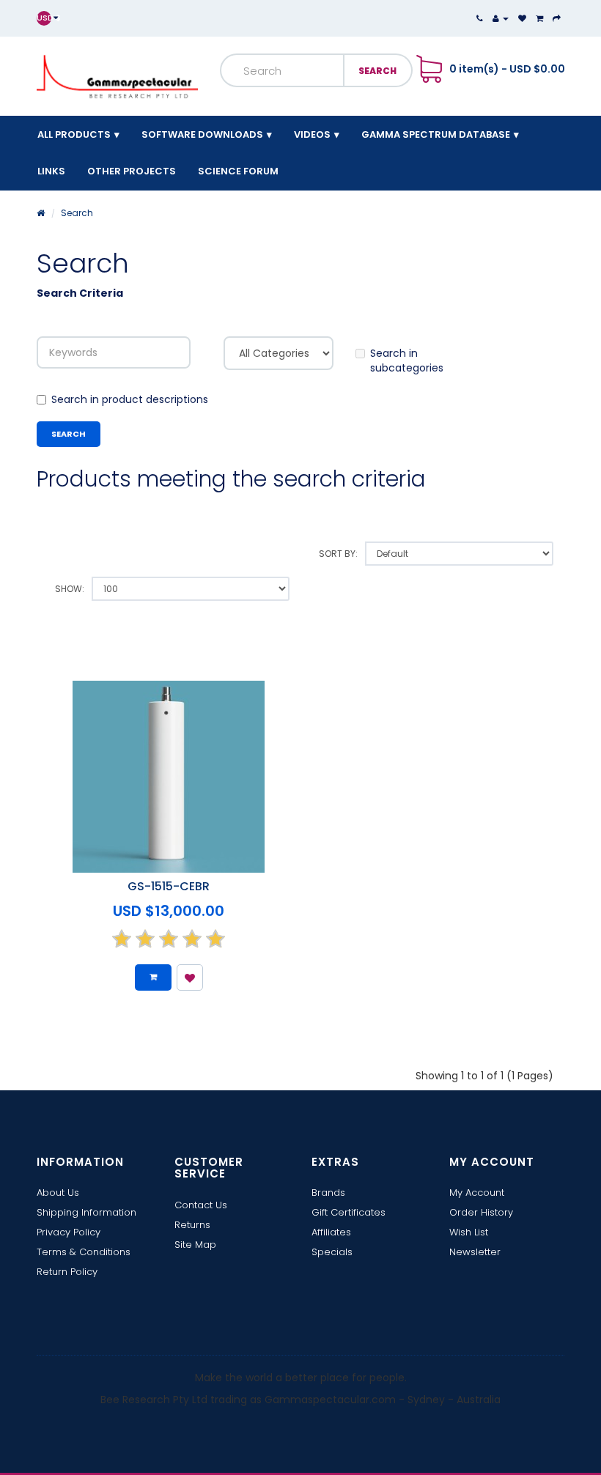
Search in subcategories (406, 360)
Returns (192, 1225)
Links (51, 171)
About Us (58, 1192)
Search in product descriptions (129, 399)
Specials (332, 1252)
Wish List (468, 1232)
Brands (328, 1192)
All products (74, 134)
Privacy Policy (68, 1232)
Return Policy (67, 1272)
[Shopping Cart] (539, 18)
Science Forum (238, 171)
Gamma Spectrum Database (435, 134)
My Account (476, 1192)
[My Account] (501, 18)
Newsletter (475, 1252)
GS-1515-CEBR (169, 886)
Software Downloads (202, 134)
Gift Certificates (348, 1212)
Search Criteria (80, 293)
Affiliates (331, 1232)
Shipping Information (86, 1212)
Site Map (195, 1245)
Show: (69, 589)
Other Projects (131, 171)
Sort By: (338, 553)
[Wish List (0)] (522, 18)
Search (77, 213)
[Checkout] (557, 18)
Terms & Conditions (83, 1252)
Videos (312, 134)
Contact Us (200, 1205)
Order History (481, 1212)
